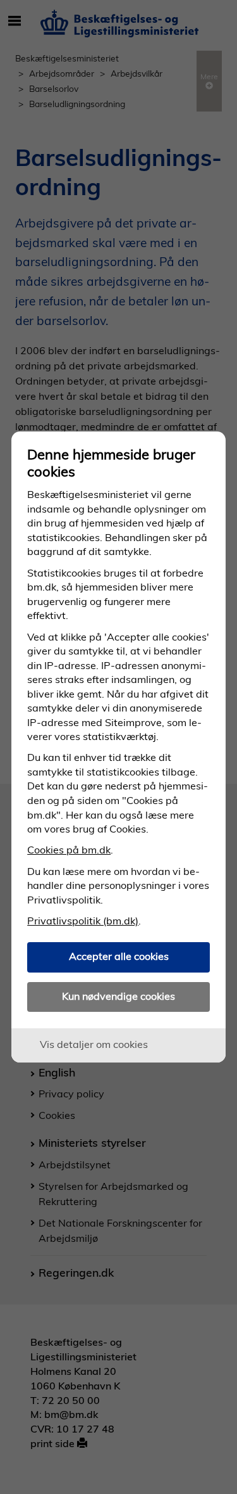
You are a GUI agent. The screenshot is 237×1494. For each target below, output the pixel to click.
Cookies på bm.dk (69, 849)
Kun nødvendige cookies (118, 996)
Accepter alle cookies (119, 956)
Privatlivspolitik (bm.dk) (82, 920)
